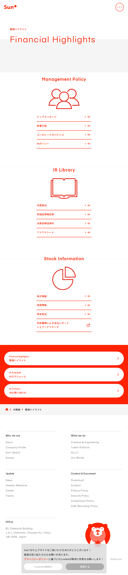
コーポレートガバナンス (50, 134)
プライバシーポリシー (36, 559)
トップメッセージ (47, 116)
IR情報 (16, 409)
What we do (78, 436)
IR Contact (17, 390)
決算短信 (42, 205)
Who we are (13, 436)
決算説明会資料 (45, 223)
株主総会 (42, 314)
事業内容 (42, 125)
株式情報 (42, 296)
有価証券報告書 (45, 214)
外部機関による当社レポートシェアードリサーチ (53, 325)
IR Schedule (17, 374)
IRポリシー (43, 143)
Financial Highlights (19, 358)
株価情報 (42, 305)
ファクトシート (45, 232)
